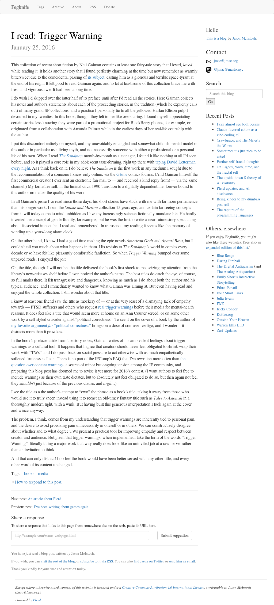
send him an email (182, 561)
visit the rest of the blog (58, 561)
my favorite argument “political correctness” (51, 325)
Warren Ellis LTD (230, 325)
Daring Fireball (228, 260)
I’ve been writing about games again (61, 506)
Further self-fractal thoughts (238, 161)
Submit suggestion (175, 535)
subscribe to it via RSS (96, 561)
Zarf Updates (227, 330)
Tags (40, 6)
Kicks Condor (227, 308)
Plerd (37, 600)
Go (210, 101)
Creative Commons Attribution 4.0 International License (163, 587)
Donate (109, 6)
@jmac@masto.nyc (228, 69)
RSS (92, 6)
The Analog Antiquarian (235, 271)
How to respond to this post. (38, 482)
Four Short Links (230, 292)
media (43, 473)
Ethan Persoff (227, 287)
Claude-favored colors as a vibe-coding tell (237, 132)
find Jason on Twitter (148, 561)
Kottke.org (225, 314)
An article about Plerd (44, 498)
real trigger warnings (115, 307)
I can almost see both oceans (238, 124)
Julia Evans (225, 298)
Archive (58, 6)
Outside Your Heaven (233, 319)
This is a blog (216, 38)
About (76, 6)
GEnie (121, 174)
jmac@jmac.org (225, 60)
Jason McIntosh (244, 38)
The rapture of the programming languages (235, 212)
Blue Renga (225, 255)
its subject (96, 77)
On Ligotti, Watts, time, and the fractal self (238, 169)
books (29, 473)
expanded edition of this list (227, 247)
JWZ (220, 303)
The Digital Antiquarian (235, 266)
